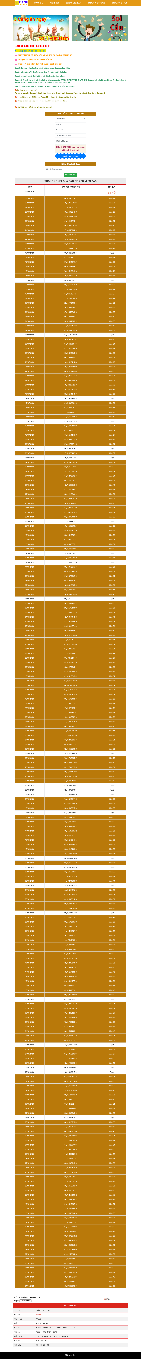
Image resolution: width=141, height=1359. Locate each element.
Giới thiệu (54, 3)
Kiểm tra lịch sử (70, 175)
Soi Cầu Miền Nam (73, 3)
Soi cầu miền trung (96, 3)
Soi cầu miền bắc (119, 3)
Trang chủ (38, 3)
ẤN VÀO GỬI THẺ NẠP (70, 156)
